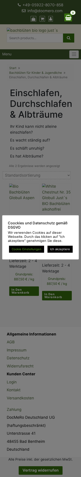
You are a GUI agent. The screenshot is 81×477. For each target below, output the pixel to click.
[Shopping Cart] (68, 17)
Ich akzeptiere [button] (60, 249)
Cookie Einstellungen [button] (26, 249)
